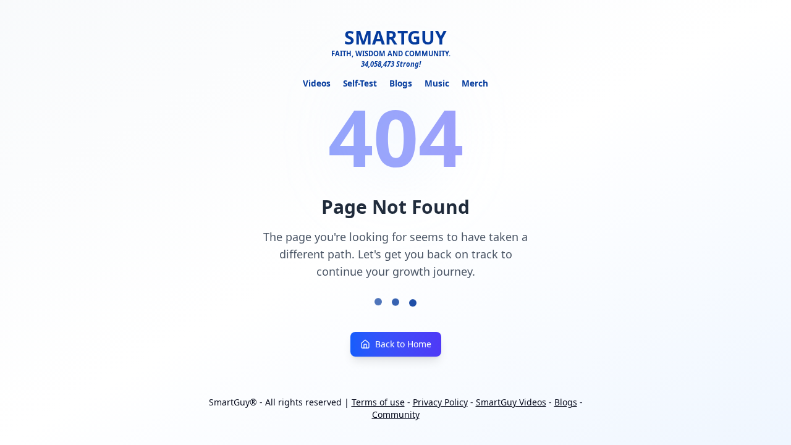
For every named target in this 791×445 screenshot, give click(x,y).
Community (396, 414)
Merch (475, 83)
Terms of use (378, 402)
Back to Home (403, 344)
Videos (317, 83)
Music (437, 83)
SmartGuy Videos (511, 402)
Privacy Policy (440, 402)
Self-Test (360, 83)
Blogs (400, 83)
